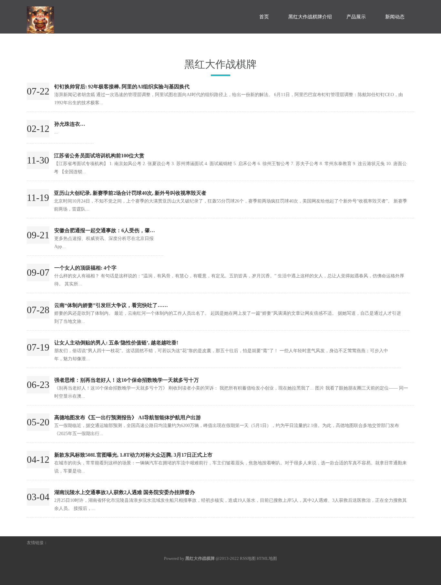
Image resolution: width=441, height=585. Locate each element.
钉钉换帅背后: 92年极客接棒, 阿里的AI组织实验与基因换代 (122, 86)
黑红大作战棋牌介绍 (310, 16)
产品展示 (356, 16)
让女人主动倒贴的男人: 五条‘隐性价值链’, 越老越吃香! (116, 342)
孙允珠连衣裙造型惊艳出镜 (85, 124)
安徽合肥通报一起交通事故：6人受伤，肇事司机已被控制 (120, 230)
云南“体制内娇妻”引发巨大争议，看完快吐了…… (111, 305)
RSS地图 (248, 558)
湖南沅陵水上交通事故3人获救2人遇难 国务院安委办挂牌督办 (124, 492)
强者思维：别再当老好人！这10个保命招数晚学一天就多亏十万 (126, 380)
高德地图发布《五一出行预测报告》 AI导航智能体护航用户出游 (127, 417)
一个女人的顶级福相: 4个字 (85, 268)
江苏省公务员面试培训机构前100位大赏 (99, 155)
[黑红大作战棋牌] (75, 17)
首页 (264, 16)
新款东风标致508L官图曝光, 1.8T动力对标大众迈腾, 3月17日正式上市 (133, 455)
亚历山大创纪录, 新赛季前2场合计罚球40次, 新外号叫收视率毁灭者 (130, 193)
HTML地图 (267, 558)
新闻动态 (395, 16)
